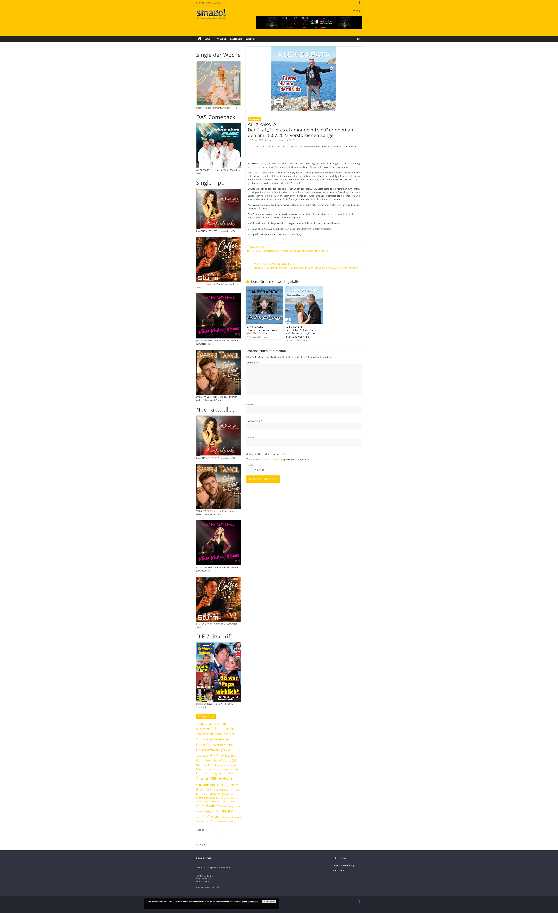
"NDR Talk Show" (226, 734)
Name (249, 404)
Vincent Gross (209, 821)
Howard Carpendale (217, 789)
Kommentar (252, 362)
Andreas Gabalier (202, 756)
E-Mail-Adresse (254, 420)
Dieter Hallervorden (220, 769)
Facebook (221, 38)
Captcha (250, 465)
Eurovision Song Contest (211, 773)
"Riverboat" (217, 745)
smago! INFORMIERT (219, 811)
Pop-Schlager (254, 119)
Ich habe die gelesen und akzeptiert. (279, 459)
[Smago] (199, 39)
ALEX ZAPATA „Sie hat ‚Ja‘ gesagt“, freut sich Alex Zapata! (262, 330)
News (207, 38)
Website (250, 437)
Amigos (220, 750)
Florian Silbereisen (214, 779)
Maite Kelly (216, 794)
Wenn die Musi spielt (226, 821)
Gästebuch (236, 38)
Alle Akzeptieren (269, 901)
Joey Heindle (234, 790)
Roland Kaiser (207, 805)
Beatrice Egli (229, 760)
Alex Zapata (294, 140)
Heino (224, 785)
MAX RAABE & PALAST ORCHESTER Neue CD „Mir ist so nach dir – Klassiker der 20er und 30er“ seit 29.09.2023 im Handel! (308, 266)
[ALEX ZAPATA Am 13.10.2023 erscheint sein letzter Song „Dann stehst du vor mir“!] (304, 288)
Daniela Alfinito (225, 765)
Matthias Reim (213, 797)
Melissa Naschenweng (229, 798)
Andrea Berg (232, 750)
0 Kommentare (278, 140)
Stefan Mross (213, 816)
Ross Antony (226, 806)
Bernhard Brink (206, 765)
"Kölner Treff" (205, 734)
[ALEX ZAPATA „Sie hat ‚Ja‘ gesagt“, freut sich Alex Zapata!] (264, 288)
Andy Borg (219, 755)
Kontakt (250, 38)
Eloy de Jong (233, 769)
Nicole (219, 801)
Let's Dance (202, 794)
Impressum (338, 870)
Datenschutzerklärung (273, 459)
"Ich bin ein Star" (224, 728)
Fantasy (231, 774)
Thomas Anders (231, 817)
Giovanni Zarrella (208, 785)
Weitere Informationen (250, 901)
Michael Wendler (202, 801)
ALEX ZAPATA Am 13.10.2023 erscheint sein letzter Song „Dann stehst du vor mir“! (287, 248)
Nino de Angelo (228, 801)
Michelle (212, 801)
